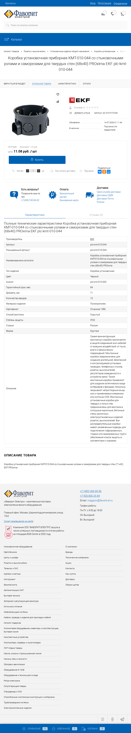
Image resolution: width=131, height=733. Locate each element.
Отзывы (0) (96, 214)
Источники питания (13, 606)
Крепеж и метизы (12, 574)
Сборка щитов (72, 585)
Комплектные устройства (16, 637)
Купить (39, 159)
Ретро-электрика (12, 680)
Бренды (69, 552)
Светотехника (10, 552)
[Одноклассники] (104, 172)
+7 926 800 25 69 (90, 495)
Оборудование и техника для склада (21, 675)
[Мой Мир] (109, 172)
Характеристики (34, 214)
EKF (92, 239)
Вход (92, 3)
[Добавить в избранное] (58, 94)
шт (43, 170)
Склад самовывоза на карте (18, 521)
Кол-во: (20, 170)
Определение (120, 3)
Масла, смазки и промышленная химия (22, 653)
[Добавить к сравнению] (58, 101)
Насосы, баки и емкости (15, 659)
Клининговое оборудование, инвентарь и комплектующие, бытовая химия (31, 630)
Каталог (16, 39)
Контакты (10, 3)
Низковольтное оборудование (18, 546)
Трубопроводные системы (16, 702)
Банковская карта (69, 200)
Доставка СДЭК (105, 195)
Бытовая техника (12, 595)
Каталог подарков (12, 623)
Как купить (71, 574)
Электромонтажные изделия (17, 708)
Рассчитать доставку (65, 170)
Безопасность (10, 585)
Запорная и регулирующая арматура (21, 601)
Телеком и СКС (11, 568)
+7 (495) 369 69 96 (90, 491)
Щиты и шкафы (11, 557)
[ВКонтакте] (100, 172)
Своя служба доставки (109, 192)
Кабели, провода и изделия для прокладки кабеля (27, 617)
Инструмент (9, 579)
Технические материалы (77, 557)
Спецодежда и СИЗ (13, 691)
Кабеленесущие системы (16, 612)
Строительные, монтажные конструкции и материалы (29, 697)
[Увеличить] (33, 118)
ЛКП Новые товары (13, 648)
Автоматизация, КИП (14, 590)
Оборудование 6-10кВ (14, 670)
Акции (68, 563)
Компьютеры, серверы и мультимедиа (22, 642)
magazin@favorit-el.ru (100, 500)
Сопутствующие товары (15, 686)
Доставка (70, 579)
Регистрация (104, 3)
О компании (71, 546)
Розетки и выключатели (15, 563)
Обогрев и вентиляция (14, 664)
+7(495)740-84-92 (30, 200)
